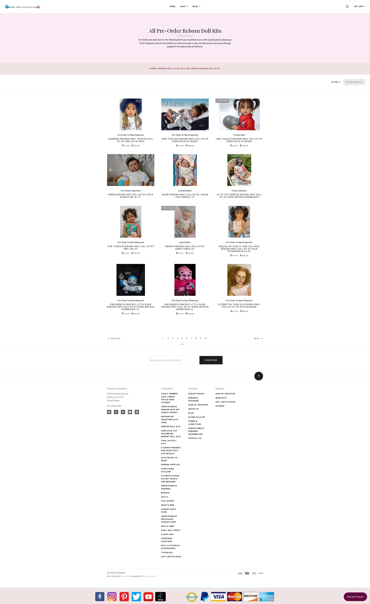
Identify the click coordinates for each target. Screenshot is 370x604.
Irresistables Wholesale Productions (169, 519)
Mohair (165, 493)
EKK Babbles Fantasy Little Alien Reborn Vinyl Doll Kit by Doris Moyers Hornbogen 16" (131, 307)
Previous (115, 339)
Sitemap (220, 406)
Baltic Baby (168, 526)
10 (206, 338)
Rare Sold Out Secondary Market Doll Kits (171, 434)
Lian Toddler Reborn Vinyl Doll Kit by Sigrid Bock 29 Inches (239, 140)
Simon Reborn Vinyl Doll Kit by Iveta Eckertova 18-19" (130, 195)
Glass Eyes (167, 534)
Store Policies (196, 417)
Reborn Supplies (170, 465)
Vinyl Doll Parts (170, 530)
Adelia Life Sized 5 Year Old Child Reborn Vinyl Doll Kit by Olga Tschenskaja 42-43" (239, 249)
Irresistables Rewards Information (196, 431)
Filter (335, 82)
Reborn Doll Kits (170, 427)
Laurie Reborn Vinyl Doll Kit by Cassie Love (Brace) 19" (185, 195)
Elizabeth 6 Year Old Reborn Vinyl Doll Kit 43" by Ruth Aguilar (239, 305)
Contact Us (194, 438)
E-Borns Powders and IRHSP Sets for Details (171, 451)
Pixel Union (126, 576)
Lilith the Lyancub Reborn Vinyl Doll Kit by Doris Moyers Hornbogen (239, 195)
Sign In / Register (198, 405)
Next (257, 339)
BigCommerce (149, 576)
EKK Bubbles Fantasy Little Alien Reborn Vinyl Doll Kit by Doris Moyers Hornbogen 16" (185, 307)
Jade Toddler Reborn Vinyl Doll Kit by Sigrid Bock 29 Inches (185, 140)
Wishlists (221, 398)
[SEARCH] (348, 6)
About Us (193, 409)
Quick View (130, 116)
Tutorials (167, 553)
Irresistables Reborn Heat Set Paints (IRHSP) (170, 410)
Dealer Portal (196, 394)
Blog (191, 413)
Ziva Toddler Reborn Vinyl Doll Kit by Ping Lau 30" (130, 247)
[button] (340, 82)
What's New (167, 505)
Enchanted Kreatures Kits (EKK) (169, 420)
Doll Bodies (167, 501)
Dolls (164, 497)
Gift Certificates (171, 557)
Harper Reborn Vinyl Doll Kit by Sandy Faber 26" (185, 247)
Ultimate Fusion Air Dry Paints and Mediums (170, 479)
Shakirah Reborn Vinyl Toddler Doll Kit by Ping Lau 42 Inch (130, 140)
